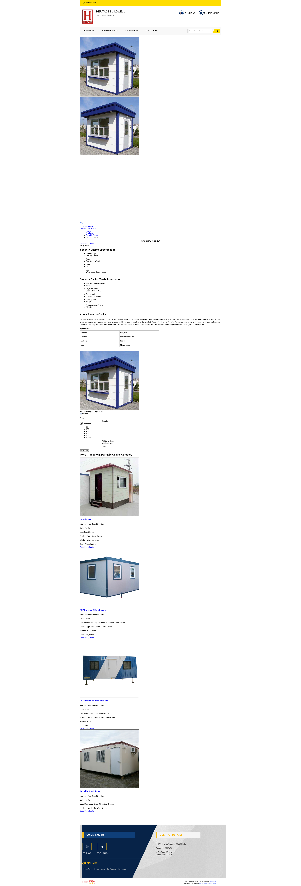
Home (88, 231)
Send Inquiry (88, 226)
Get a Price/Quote (87, 243)
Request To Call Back (88, 229)
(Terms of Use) (213, 881)
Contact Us (151, 31)
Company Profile (109, 31)
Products (89, 233)
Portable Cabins (92, 235)
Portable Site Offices (90, 791)
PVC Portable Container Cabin (94, 701)
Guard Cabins (86, 519)
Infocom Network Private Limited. (208, 883)
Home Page (88, 31)
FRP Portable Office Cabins (93, 610)
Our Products (131, 31)
